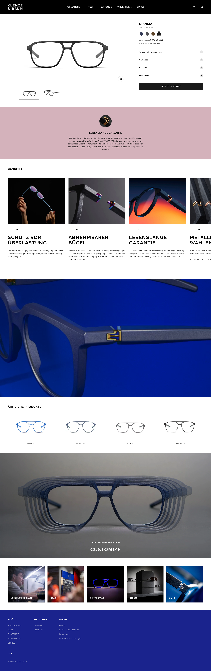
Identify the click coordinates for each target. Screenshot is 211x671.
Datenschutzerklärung (69, 630)
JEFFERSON (31, 443)
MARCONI (80, 443)
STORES (140, 7)
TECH (90, 7)
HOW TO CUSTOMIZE (171, 86)
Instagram (38, 625)
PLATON (130, 443)
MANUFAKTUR (123, 7)
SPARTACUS (179, 443)
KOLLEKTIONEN (74, 7)
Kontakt (62, 625)
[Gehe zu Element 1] (29, 93)
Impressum (64, 634)
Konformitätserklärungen (70, 638)
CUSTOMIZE (106, 7)
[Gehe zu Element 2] (51, 93)
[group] (105, 505)
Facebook (38, 630)
